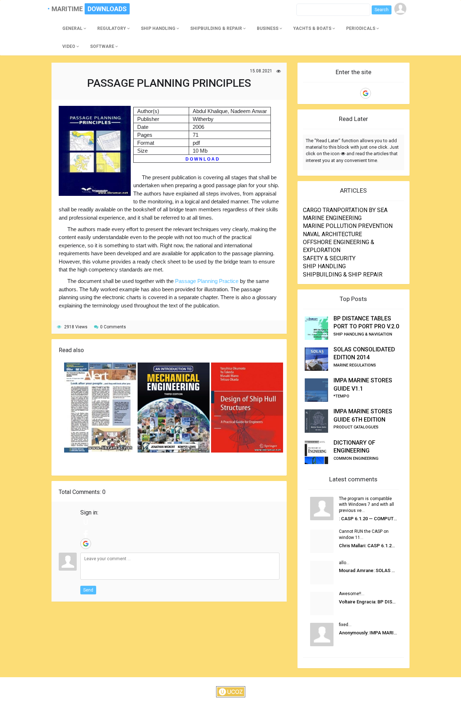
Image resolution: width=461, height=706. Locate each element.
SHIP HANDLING (324, 266)
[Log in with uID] (85, 522)
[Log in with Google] (85, 543)
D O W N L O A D (202, 159)
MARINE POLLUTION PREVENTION (348, 225)
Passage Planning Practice (206, 281)
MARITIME (70, 9)
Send (88, 590)
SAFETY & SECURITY (329, 258)
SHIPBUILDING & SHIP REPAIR (342, 274)
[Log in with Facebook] (85, 532)
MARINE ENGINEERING (332, 218)
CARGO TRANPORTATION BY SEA (345, 210)
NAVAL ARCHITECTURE (332, 234)
